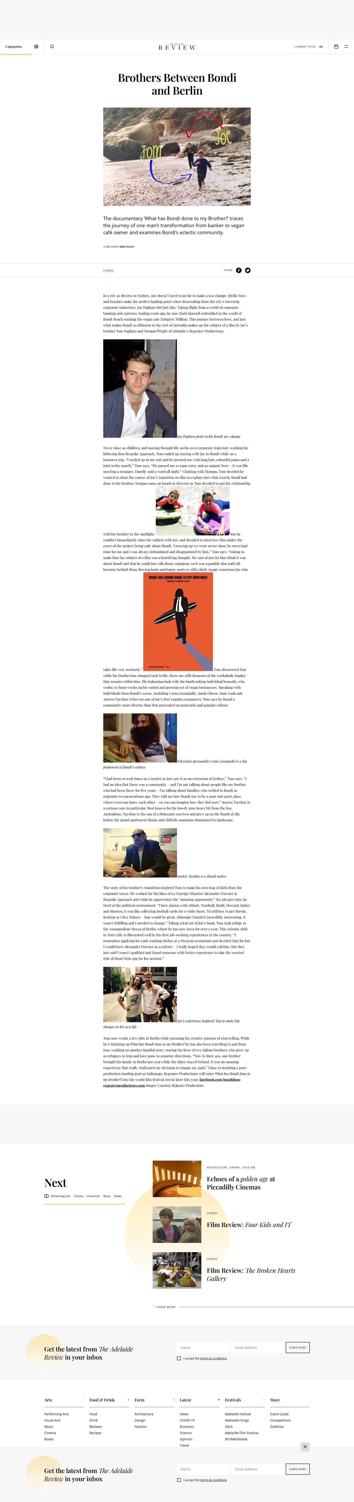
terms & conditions (213, 1358)
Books (118, 1196)
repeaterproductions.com (124, 1085)
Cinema (108, 270)
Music (107, 1196)
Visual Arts (93, 1196)
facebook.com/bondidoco (219, 1079)
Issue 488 (249, 1167)
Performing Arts (60, 1196)
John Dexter (127, 246)
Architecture (217, 1167)
